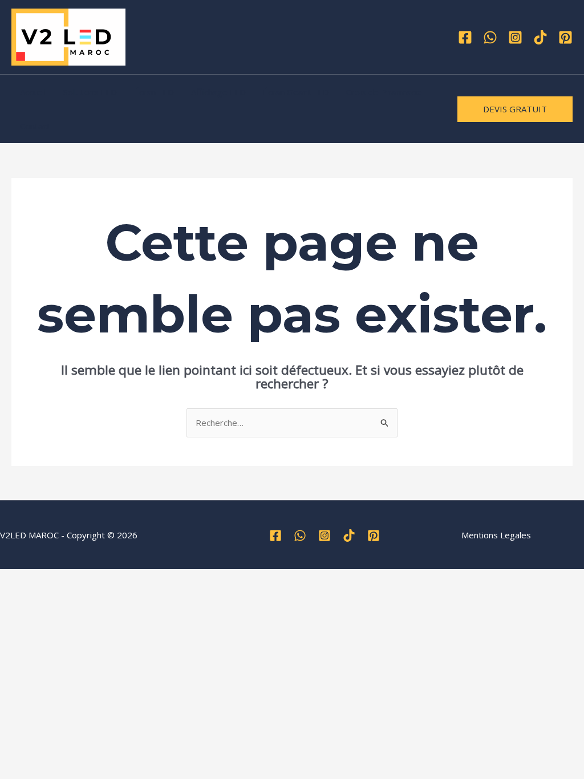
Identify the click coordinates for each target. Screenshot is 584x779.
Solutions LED (90, 92)
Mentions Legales (496, 535)
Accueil (33, 92)
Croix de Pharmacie (384, 92)
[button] (515, 109)
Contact (35, 126)
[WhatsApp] (490, 37)
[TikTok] (540, 37)
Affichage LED (218, 92)
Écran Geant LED (296, 92)
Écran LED (154, 92)
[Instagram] (515, 37)
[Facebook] (465, 37)
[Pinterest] (565, 37)
